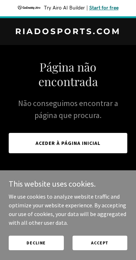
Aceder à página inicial (68, 143)
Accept (99, 242)
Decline (36, 242)
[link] (68, 32)
